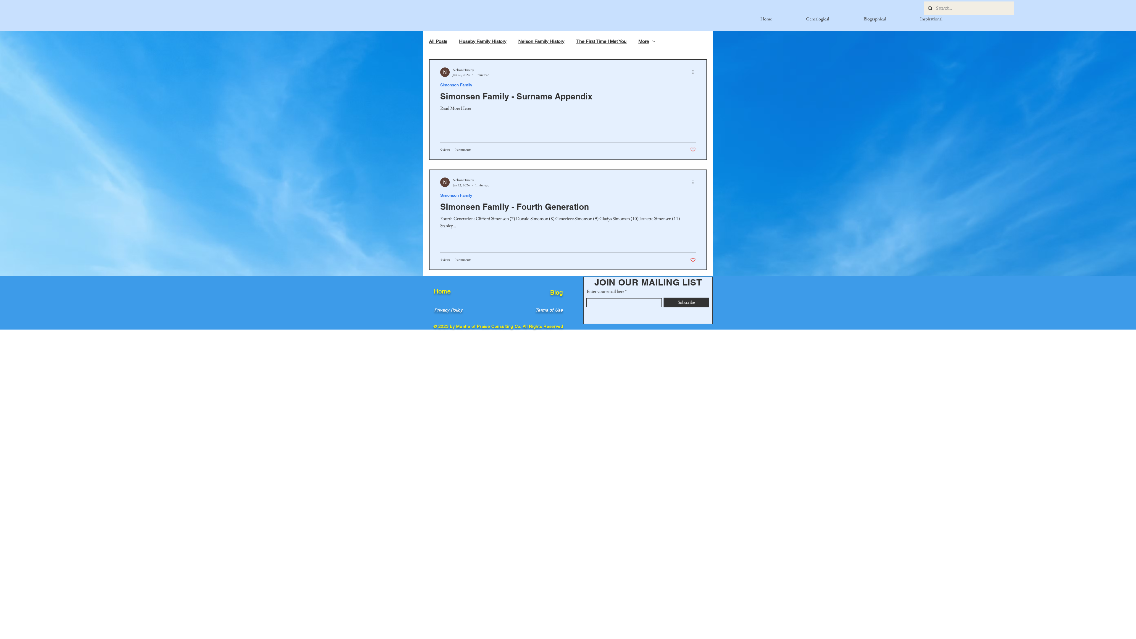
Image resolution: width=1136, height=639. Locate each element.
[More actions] (694, 72)
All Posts (438, 41)
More (643, 41)
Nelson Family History (541, 41)
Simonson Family (456, 85)
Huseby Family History (482, 41)
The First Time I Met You (601, 41)
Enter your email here (605, 291)
